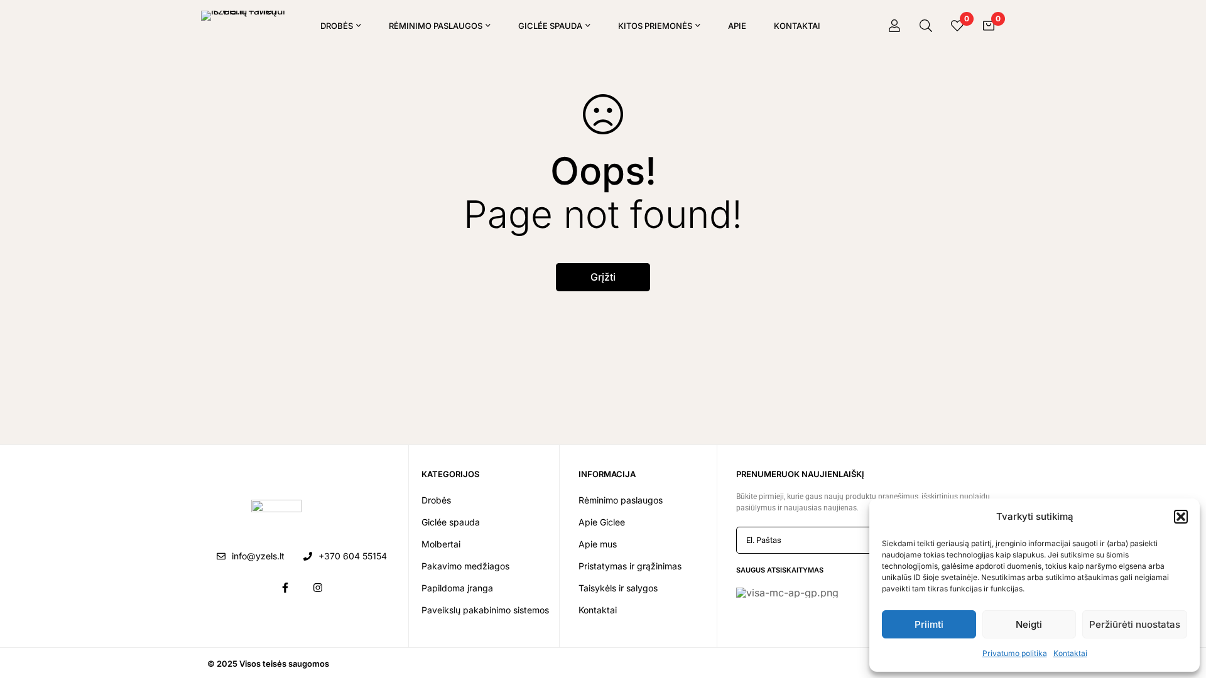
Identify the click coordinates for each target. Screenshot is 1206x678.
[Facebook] (285, 588)
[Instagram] (318, 588)
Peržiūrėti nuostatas (1134, 624)
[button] (1181, 516)
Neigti (1029, 624)
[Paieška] (926, 26)
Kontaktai (1070, 653)
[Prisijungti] (894, 26)
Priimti (929, 624)
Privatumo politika (1014, 653)
